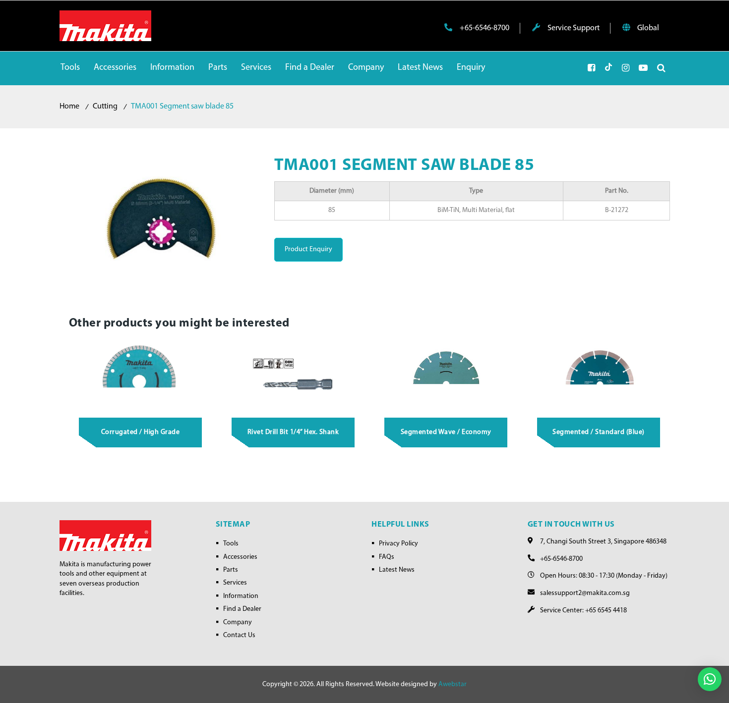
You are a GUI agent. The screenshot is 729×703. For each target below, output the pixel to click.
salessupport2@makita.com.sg (585, 593)
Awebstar (452, 684)
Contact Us (239, 635)
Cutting (105, 106)
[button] (710, 679)
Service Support (573, 28)
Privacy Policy (398, 543)
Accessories (240, 557)
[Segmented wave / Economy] (446, 373)
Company (237, 622)
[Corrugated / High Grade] (141, 373)
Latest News (397, 570)
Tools (231, 543)
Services (235, 583)
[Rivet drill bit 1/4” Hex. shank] (293, 373)
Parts (230, 570)
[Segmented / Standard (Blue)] (599, 373)
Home (69, 106)
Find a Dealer (242, 609)
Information (240, 596)
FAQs (386, 557)
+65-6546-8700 (483, 28)
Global (647, 28)
